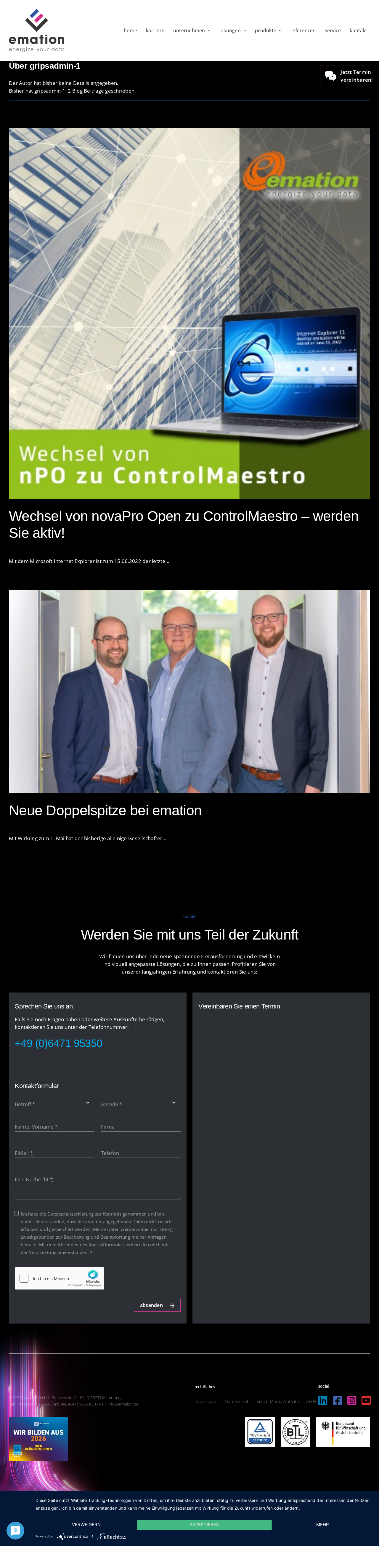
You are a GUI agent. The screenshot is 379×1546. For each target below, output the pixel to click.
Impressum (207, 1401)
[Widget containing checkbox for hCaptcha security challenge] (59, 1278)
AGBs (311, 1401)
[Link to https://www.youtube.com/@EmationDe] (366, 1400)
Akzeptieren (204, 1524)
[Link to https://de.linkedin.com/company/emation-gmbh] (322, 1400)
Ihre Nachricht (34, 1179)
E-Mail (24, 1153)
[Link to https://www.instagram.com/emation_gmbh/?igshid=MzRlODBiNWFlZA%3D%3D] (351, 1400)
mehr (322, 1524)
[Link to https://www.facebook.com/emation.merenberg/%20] (337, 1400)
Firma (108, 1126)
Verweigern (86, 1524)
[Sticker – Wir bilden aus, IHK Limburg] (38, 1419)
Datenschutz (237, 1401)
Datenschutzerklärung (70, 1214)
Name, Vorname (36, 1126)
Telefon (110, 1153)
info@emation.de (122, 1404)
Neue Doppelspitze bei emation (105, 810)
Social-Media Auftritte (278, 1401)
